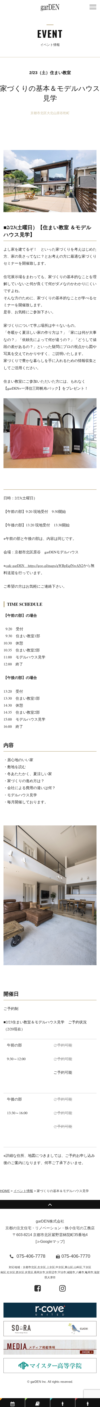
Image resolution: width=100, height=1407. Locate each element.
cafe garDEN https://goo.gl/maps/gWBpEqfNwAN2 (44, 565)
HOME (5, 1191)
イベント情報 (23, 1191)
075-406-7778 (31, 1256)
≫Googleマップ (50, 1241)
